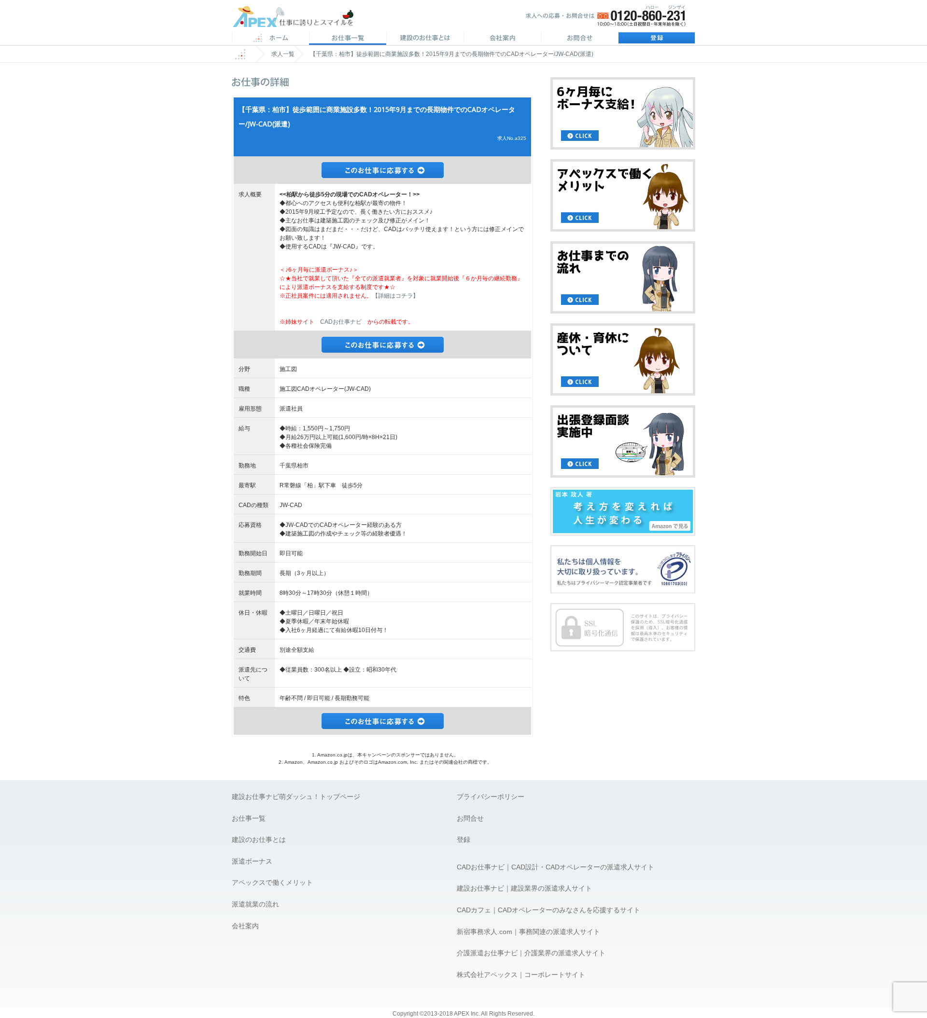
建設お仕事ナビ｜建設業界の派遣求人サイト (524, 888)
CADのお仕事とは (425, 38)
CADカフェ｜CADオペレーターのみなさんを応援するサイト (548, 910)
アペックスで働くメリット (272, 882)
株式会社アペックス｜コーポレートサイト (521, 974)
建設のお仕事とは (259, 839)
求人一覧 (283, 54)
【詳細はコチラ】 (395, 295)
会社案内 (502, 38)
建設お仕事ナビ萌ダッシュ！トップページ (296, 796)
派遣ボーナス (252, 861)
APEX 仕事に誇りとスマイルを (299, 18)
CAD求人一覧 (347, 38)
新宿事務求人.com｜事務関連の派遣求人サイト (528, 931)
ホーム (270, 38)
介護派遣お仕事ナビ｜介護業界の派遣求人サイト (531, 953)
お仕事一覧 (249, 818)
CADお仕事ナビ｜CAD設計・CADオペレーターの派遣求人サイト (555, 867)
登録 (656, 38)
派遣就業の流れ (255, 904)
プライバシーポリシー (490, 796)
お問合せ (579, 38)
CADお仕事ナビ (341, 321)
